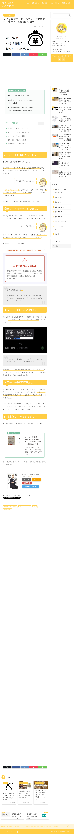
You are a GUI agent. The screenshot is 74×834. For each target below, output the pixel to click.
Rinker (30, 476)
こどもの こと (59, 207)
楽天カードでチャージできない (18, 132)
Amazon (36, 480)
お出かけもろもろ (60, 222)
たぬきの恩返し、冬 (12, 190)
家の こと (58, 202)
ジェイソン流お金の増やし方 (32, 474)
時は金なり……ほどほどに (17, 144)
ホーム (26, 3)
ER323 (35, 506)
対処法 (6, 506)
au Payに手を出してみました (18, 128)
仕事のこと (35, 3)
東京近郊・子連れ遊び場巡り (60, 191)
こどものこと (54, 3)
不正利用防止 (8, 509)
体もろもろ (58, 217)
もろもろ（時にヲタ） (9, 15)
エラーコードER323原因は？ (18, 136)
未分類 (57, 234)
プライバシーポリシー (10, 831)
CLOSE (41, 123)
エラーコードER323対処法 (17, 140)
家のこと (45, 3)
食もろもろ (58, 212)
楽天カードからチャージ (24, 506)
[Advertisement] (25, 73)
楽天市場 (27, 483)
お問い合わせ (66, 3)
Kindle (26, 480)
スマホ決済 (13, 506)
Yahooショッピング (30, 486)
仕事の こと (58, 197)
